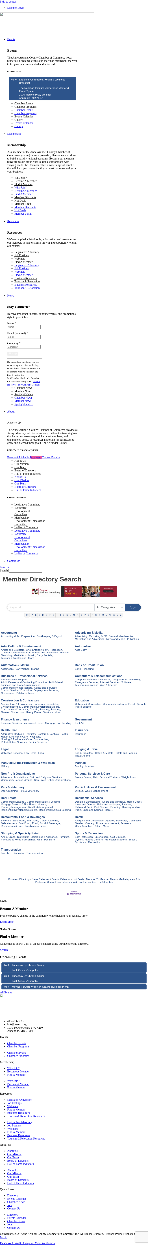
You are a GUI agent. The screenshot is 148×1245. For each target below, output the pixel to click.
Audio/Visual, (56, 682)
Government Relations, (14, 693)
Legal (4, 749)
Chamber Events (23, 103)
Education (82, 700)
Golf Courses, (118, 837)
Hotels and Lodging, (126, 753)
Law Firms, (30, 753)
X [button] (114, 615)
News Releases (40, 879)
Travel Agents (82, 755)
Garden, (79, 823)
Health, (64, 734)
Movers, (42, 804)
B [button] (35, 615)
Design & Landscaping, (88, 801)
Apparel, (110, 820)
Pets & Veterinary (13, 787)
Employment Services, (46, 690)
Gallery (18, 119)
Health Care (9, 730)
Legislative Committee (27, 504)
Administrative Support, (14, 679)
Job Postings (21, 255)
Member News (22, 391)
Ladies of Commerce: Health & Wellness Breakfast (42, 81)
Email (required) (17, 333)
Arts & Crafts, (8, 837)
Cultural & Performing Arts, (16, 652)
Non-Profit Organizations (18, 773)
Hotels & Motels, (104, 753)
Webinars (19, 258)
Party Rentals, (45, 655)
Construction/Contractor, (15, 709)
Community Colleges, (115, 704)
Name (11, 323)
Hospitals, (35, 736)
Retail (79, 817)
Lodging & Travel (86, 749)
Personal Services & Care (92, 773)
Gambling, (7, 655)
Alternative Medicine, (13, 734)
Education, (26, 690)
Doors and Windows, (114, 801)
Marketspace (126, 879)
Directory (12, 1195)
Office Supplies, (84, 826)
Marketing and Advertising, (90, 639)
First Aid (79, 723)
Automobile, (7, 669)
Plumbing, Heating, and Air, (125, 807)
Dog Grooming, (9, 791)
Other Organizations (59, 780)
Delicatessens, (9, 823)
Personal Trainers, (109, 777)
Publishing (133, 639)
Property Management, (14, 807)
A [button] (32, 615)
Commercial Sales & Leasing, (43, 801)
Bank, (78, 669)
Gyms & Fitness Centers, (89, 839)
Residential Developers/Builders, (19, 810)
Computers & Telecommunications (98, 676)
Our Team (20, 467)
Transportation (11, 849)
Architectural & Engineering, (17, 704)
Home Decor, (134, 801)
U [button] (103, 615)
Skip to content (8, 1)
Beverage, (122, 820)
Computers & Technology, (126, 679)
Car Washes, (23, 669)
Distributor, (23, 837)
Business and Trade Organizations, (21, 685)
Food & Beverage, (50, 823)
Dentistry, (31, 734)
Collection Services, (12, 753)
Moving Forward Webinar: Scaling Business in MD (40, 986)
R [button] (92, 615)
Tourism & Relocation (27, 281)
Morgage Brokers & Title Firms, (18, 804)
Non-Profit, (40, 780)
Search (4, 570)
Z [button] (120, 615)
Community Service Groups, (17, 780)
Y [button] (117, 615)
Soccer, (133, 839)
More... (32, 658)
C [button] (39, 615)
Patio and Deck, (84, 807)
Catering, (53, 820)
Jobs (9, 1205)
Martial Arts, (20, 655)
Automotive (83, 646)
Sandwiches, (32, 826)
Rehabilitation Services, (14, 742)
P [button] (85, 615)
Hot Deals (20, 200)
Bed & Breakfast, (84, 753)
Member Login (23, 203)
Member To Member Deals (101, 879)
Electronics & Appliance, (44, 837)
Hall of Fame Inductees (27, 473)
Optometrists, (41, 739)
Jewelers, (126, 823)
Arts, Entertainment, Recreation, (44, 650)
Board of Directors (25, 470)
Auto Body (81, 650)
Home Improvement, (108, 823)
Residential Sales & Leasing (55, 810)
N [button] (77, 615)
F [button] (50, 615)
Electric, (34, 709)
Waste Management (96, 791)
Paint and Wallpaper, (109, 804)
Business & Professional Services (24, 676)
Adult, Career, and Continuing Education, (24, 682)
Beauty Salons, (83, 777)
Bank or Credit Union (89, 665)
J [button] (63, 615)
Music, (32, 655)
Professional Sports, (116, 839)
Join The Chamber (102, 882)
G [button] (54, 615)
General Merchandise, (121, 636)
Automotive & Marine (15, 665)
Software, (126, 682)
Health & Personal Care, (15, 736)
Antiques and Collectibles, (89, 820)
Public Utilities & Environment (95, 787)
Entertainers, (102, 837)
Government (83, 719)
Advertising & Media (89, 632)
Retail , (98, 826)
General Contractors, (13, 712)
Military (5, 766)
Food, (35, 823)
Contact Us (53, 882)
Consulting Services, (45, 687)
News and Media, (116, 639)
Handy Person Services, (39, 712)
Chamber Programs (25, 106)
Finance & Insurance (15, 719)
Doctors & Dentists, (48, 734)
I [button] (60, 615)
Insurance (82, 730)
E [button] (46, 615)
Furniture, (64, 837)
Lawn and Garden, (85, 804)
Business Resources (25, 278)
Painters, (127, 804)
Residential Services (89, 797)
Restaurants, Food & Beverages (23, 817)
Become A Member (25, 181)
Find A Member (23, 184)
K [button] (67, 615)
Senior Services (38, 742)
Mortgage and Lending (58, 723)
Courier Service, (10, 690)
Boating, (79, 766)
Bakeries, (6, 820)
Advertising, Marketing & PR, (91, 636)
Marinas (80, 762)
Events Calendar (23, 116)
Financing (88, 669)
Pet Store (49, 839)
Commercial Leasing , (13, 801)
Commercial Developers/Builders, (41, 706)
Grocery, (90, 823)
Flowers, (64, 652)
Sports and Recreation (88, 842)
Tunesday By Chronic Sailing (28, 965)
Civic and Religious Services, (46, 777)
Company (14, 343)
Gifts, (40, 839)
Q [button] (89, 615)
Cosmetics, (135, 820)
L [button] (70, 615)
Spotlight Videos (23, 394)
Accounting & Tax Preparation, (18, 636)
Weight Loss (128, 777)
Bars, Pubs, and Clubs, (26, 820)
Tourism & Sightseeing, (14, 658)
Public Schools (83, 706)
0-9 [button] (27, 615)
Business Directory (19, 879)
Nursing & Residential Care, (16, 739)
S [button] (96, 615)
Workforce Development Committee (22, 511)
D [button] (43, 615)
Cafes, (43, 820)
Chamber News (23, 387)
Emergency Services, (87, 682)
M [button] (74, 615)
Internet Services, (110, 682)
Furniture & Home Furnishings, (18, 839)
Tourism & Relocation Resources (26, 1116)
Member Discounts (25, 197)
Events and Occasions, (45, 652)
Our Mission (21, 463)
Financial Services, (11, 723)
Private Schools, (137, 704)
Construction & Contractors (20, 700)
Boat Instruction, (84, 837)
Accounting (9, 632)
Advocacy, (6, 777)
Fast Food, (25, 823)
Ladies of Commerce (26, 527)
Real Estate (8, 797)
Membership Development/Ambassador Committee (29, 521)
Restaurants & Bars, (12, 826)
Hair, (95, 777)
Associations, (21, 777)
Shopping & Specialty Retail (20, 833)
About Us (20, 460)
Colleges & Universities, (88, 704)
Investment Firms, (33, 723)
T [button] (99, 615)
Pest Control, (101, 807)
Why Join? (20, 177)
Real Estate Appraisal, (40, 807)
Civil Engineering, (11, 706)
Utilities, (79, 791)
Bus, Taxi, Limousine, (13, 853)
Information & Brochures (76, 882)
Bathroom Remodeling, (47, 704)
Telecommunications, (87, 685)
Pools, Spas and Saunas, (89, 810)
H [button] (57, 615)
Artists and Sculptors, (13, 650)
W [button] (110, 615)
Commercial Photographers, (17, 687)
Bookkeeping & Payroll (49, 636)
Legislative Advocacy (26, 252)
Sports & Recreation (89, 833)
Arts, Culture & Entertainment (21, 646)
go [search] (134, 607)
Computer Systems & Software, (93, 679)
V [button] (106, 615)
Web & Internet (108, 685)
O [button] (81, 615)
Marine (35, 669)
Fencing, (45, 709)
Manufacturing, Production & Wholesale (28, 762)
